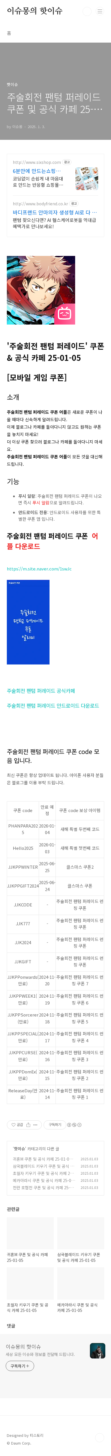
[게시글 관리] (35, 1125)
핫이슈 (19, 1148)
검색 (87, 11)
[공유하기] (28, 1125)
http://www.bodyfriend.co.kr (40, 203)
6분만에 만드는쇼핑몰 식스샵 (37, 170)
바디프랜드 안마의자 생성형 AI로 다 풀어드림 (55, 212)
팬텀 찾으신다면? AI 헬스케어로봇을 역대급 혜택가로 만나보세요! (54, 222)
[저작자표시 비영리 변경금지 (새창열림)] (74, 1125)
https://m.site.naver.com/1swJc (39, 569)
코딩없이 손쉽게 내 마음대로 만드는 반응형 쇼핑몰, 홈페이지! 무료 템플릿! (38, 181)
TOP (99, 1437)
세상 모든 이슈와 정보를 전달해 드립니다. (40, 1354)
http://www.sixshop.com (37, 162)
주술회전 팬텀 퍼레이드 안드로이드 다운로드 (53, 705)
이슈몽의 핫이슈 (34, 11)
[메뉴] (100, 11)
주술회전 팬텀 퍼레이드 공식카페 (41, 690)
